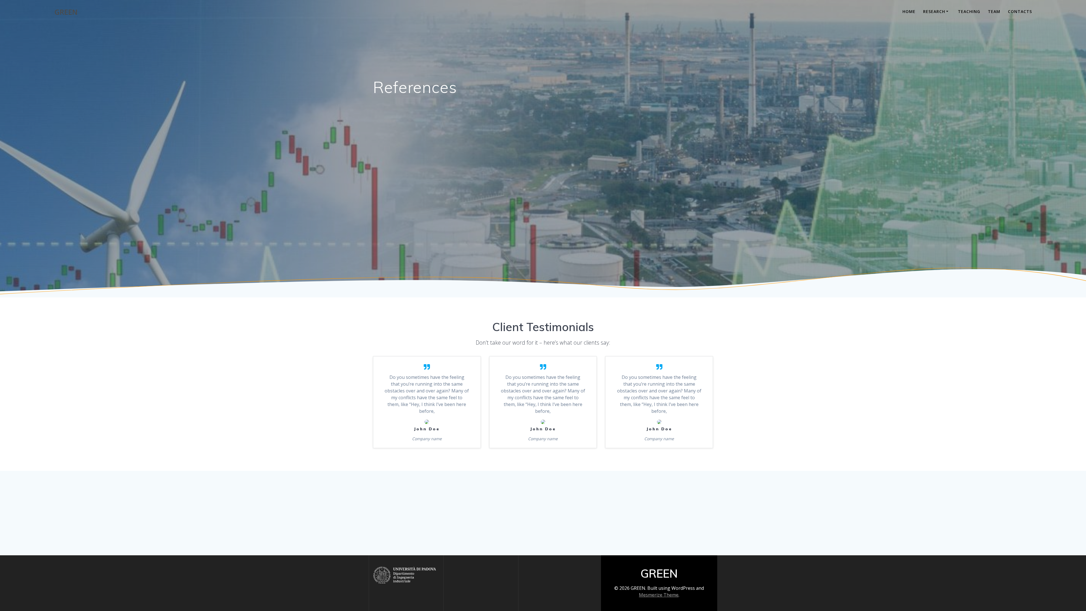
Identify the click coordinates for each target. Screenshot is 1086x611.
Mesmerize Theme (658, 595)
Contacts (1020, 11)
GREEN (65, 12)
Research (934, 11)
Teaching (969, 11)
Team (994, 11)
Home (908, 11)
